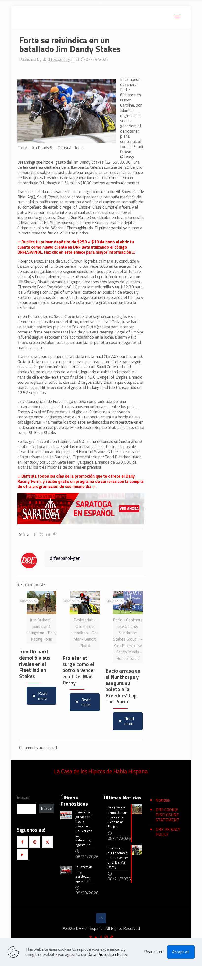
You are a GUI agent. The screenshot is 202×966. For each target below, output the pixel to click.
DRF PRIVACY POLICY (168, 832)
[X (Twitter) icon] (91, 937)
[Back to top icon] (101, 918)
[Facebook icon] (101, 937)
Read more (153, 951)
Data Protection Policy (107, 954)
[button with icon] (22, 842)
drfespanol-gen (61, 59)
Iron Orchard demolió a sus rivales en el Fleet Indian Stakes (34, 664)
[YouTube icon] (96, 937)
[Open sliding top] (101, 5)
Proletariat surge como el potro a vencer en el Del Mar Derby (78, 670)
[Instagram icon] (106, 937)
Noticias (163, 800)
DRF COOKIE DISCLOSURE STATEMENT (168, 814)
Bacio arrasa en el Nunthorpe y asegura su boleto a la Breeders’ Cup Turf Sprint (122, 686)
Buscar (23, 797)
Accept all (180, 952)
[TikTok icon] (111, 937)
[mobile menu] (177, 17)
